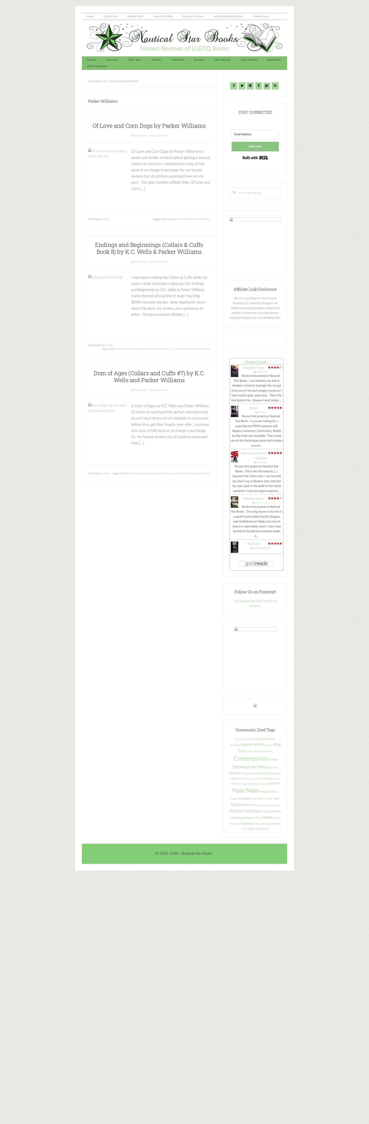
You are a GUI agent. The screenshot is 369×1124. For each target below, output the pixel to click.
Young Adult (262, 829)
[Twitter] (242, 85)
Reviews (105, 219)
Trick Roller (253, 544)
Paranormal (239, 805)
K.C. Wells (176, 349)
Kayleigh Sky (262, 372)
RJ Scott (265, 811)
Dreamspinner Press (160, 349)
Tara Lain (260, 823)
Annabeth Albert (265, 739)
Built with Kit (255, 157)
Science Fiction (253, 818)
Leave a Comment (158, 135)
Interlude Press (249, 779)
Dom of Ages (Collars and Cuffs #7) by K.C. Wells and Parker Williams (149, 376)
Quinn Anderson (272, 805)
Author (247, 745)
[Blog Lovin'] (266, 86)
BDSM (119, 349)
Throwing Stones (253, 498)
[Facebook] (233, 85)
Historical (235, 778)
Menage (264, 791)
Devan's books (256, 362)
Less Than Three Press (248, 784)
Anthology (235, 745)
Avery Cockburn (262, 503)
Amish (251, 739)
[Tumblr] (258, 85)
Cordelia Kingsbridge (262, 548)
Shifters (268, 818)
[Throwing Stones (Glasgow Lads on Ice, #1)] (234, 507)
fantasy (235, 773)
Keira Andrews (266, 778)
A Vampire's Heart (253, 367)
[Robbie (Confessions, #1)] (234, 416)
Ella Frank (262, 412)
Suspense (247, 823)
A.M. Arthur (241, 739)
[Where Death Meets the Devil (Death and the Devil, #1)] (234, 461)
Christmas (267, 751)
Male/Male (187, 219)
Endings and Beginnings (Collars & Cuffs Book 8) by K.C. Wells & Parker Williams (149, 248)
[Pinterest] (250, 85)
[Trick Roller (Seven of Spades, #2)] (234, 552)
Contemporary (174, 219)
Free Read (263, 773)
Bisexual (268, 745)
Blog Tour (128, 349)
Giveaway (275, 773)
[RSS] (275, 85)
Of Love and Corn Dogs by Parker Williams (149, 125)
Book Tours (107, 345)
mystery (244, 798)
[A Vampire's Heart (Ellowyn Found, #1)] (234, 376)
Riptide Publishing (244, 811)
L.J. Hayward (262, 462)
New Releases (259, 798)
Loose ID (263, 784)
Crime (273, 759)
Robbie (253, 408)
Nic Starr (274, 798)
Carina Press (253, 751)
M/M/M (274, 783)
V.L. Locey (248, 828)
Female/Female (249, 774)
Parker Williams (202, 219)
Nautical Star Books (184, 38)
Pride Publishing (257, 805)
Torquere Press (273, 824)
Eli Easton (273, 767)
